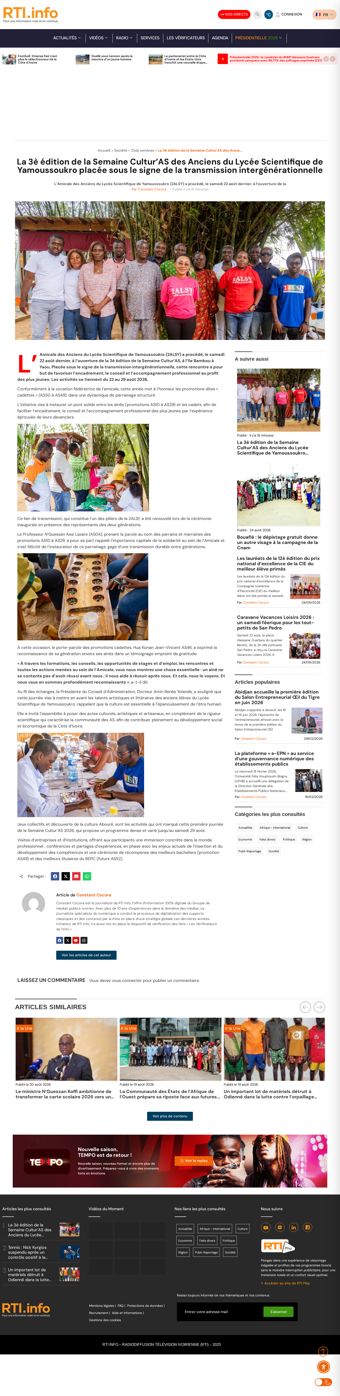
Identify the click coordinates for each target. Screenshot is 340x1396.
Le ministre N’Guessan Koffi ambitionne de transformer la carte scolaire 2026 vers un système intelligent (63, 1096)
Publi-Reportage (249, 851)
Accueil (104, 150)
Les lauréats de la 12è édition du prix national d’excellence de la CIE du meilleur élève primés (278, 564)
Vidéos (96, 38)
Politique (289, 839)
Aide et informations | (128, 1313)
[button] (326, 59)
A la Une (24, 1028)
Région (307, 839)
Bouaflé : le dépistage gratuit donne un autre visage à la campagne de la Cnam (277, 542)
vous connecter (127, 980)
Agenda (220, 38)
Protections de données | (145, 1306)
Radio (122, 38)
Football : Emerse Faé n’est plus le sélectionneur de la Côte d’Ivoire (37, 59)
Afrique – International (275, 828)
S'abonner (278, 1311)
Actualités (65, 38)
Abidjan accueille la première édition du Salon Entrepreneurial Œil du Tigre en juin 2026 (277, 697)
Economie (245, 839)
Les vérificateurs (186, 38)
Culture (303, 828)
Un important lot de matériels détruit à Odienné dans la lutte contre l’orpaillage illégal (268, 1096)
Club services (142, 150)
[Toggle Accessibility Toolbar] (324, 1367)
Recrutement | (99, 1313)
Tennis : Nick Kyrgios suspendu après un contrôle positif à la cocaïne (27, 1255)
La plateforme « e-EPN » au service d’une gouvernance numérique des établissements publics (274, 759)
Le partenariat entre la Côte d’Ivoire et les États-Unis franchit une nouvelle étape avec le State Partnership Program (185, 62)
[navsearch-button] (257, 14)
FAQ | (121, 1306)
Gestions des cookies (105, 1320)
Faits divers (267, 839)
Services (150, 38)
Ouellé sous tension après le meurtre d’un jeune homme (112, 57)
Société (120, 150)
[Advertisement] (170, 105)
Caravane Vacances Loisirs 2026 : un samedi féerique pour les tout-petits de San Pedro (275, 623)
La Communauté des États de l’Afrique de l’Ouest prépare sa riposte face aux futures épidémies (167, 1096)
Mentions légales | (102, 1306)
